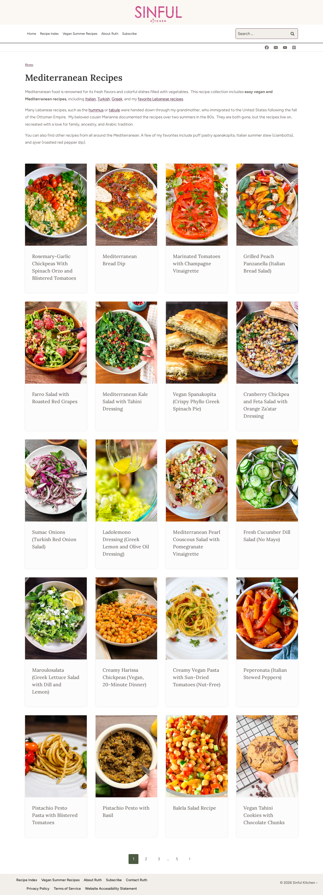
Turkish (104, 99)
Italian (90, 99)
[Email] (276, 47)
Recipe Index (49, 34)
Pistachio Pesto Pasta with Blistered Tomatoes (55, 815)
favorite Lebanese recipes (160, 99)
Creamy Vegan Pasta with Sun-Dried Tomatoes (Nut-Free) (196, 677)
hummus (96, 110)
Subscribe (129, 34)
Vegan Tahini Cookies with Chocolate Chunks (264, 815)
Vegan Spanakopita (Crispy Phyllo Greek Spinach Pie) (196, 401)
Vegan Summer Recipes (80, 34)
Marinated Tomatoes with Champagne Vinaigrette (196, 263)
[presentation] (56, 205)
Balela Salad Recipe (194, 808)
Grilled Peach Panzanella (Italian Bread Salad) (264, 263)
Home (31, 34)
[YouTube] (285, 47)
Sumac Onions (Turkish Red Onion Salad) (54, 539)
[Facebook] (267, 47)
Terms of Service (67, 888)
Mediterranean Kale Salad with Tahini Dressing (125, 401)
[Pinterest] (294, 47)
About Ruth (109, 34)
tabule (114, 110)
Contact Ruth (136, 880)
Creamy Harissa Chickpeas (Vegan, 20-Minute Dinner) (125, 677)
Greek (117, 99)
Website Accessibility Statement (111, 888)
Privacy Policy (38, 888)
